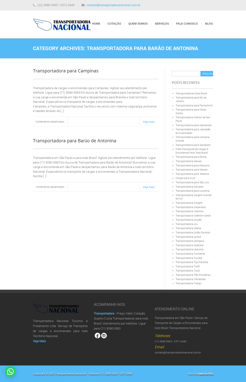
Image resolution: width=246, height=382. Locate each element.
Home (96, 23)
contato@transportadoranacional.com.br (113, 5)
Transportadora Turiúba (189, 258)
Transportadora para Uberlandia (194, 125)
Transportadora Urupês (189, 219)
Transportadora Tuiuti (188, 270)
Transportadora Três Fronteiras (193, 275)
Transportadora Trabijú (188, 283)
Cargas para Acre (185, 178)
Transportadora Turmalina (190, 253)
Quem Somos (138, 23)
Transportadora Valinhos (189, 211)
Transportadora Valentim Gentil (193, 215)
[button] (10, 371)
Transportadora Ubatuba (189, 245)
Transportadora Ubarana (189, 249)
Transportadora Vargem (189, 202)
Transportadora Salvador (190, 186)
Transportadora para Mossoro (192, 165)
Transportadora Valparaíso (191, 207)
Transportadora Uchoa (188, 236)
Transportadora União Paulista (193, 232)
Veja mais (149, 121)
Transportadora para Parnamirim (194, 105)
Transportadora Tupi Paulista (192, 262)
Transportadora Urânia (188, 228)
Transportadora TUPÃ (188, 266)
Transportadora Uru (187, 224)
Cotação (114, 23)
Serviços (162, 23)
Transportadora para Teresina (192, 174)
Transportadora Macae (188, 161)
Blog (209, 23)
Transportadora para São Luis (192, 182)
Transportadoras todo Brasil (191, 93)
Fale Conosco (187, 23)
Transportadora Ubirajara (190, 241)
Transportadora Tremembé (190, 279)
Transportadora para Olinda (191, 156)
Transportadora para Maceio (192, 169)
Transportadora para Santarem (193, 145)
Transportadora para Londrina (192, 190)
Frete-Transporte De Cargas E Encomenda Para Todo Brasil (192, 150)
